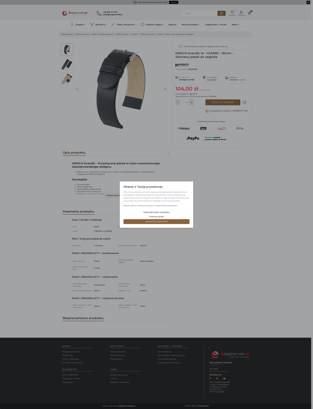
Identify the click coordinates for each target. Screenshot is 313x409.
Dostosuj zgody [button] (156, 216)
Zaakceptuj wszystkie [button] (156, 221)
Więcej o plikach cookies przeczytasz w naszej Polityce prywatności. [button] (150, 205)
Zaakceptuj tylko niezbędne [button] (156, 212)
